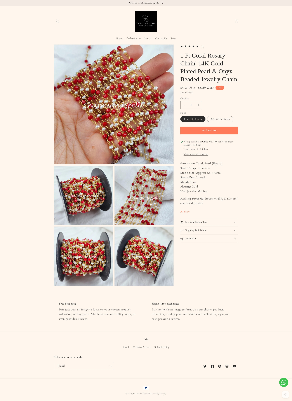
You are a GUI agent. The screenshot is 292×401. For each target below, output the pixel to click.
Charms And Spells (141, 394)
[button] (57, 21)
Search (126, 347)
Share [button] (187, 211)
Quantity (184, 98)
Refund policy (161, 347)
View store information (196, 154)
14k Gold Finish (193, 119)
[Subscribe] (110, 366)
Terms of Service (142, 347)
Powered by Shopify (157, 394)
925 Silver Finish (220, 119)
